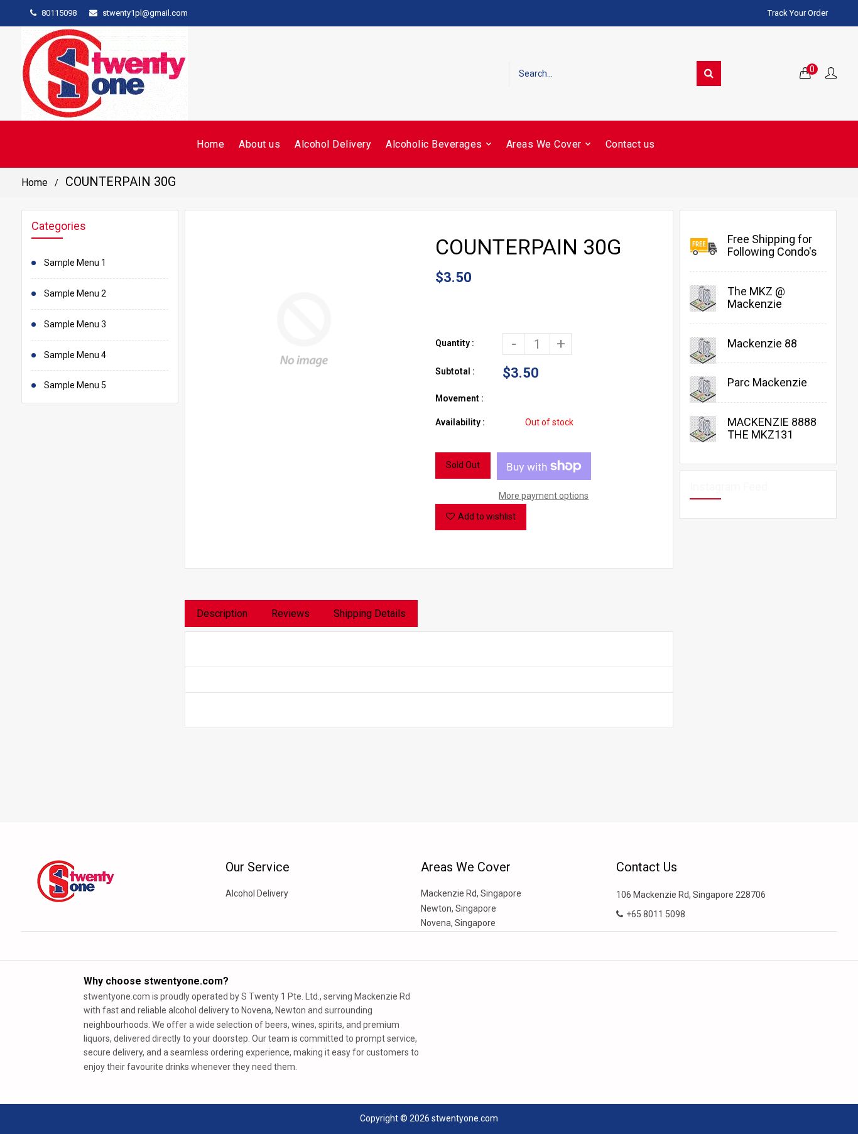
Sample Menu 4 (75, 355)
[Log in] (831, 73)
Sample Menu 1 (75, 263)
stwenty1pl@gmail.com (145, 13)
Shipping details (370, 613)
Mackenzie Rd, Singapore (471, 893)
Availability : (460, 422)
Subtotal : (455, 371)
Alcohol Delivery (256, 893)
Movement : (459, 398)
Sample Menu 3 (75, 324)
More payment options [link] (544, 496)
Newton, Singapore (458, 908)
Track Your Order (798, 13)
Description (222, 613)
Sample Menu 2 (75, 293)
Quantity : (454, 343)
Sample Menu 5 (75, 385)
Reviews (290, 613)
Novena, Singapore (458, 923)
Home (34, 182)
